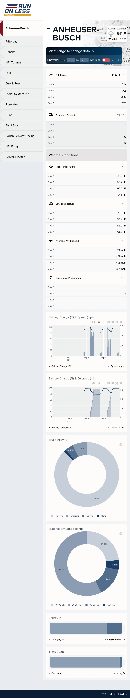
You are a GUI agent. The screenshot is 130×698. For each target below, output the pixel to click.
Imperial (95, 60)
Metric (116, 60)
